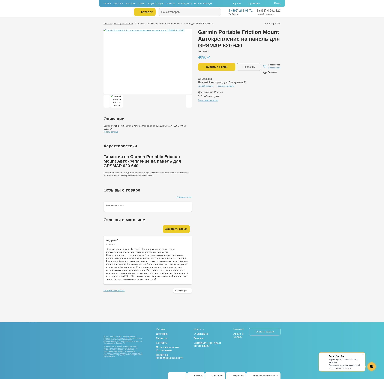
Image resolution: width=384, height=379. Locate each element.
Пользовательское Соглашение (167, 349)
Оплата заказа (265, 331)
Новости (170, 3)
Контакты (130, 3)
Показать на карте (225, 86)
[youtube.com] (110, 363)
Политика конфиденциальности (169, 356)
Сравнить (272, 72)
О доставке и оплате (208, 100)
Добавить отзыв (184, 197)
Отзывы (141, 3)
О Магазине (201, 333)
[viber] (182, 375)
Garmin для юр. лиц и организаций (195, 3)
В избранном (274, 67)
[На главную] (117, 12)
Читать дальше (111, 132)
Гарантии (162, 338)
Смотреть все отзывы (114, 290)
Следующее (181, 290)
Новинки (238, 329)
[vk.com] (105, 363)
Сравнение (254, 3)
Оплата (107, 3)
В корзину (249, 66)
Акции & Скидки (156, 3)
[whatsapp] (172, 375)
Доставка (118, 3)
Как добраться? (205, 86)
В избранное (274, 64)
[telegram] (177, 375)
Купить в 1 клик (216, 66)
